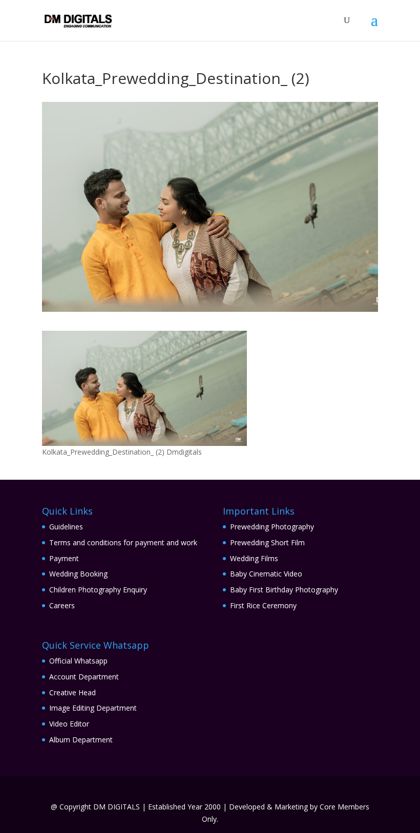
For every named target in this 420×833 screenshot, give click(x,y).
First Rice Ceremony (263, 605)
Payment (64, 558)
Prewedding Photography (272, 526)
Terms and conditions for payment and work (123, 542)
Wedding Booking (78, 574)
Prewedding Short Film (267, 542)
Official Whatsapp (78, 661)
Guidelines (66, 526)
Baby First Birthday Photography (284, 589)
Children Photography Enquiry (98, 589)
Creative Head (72, 692)
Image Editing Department (93, 708)
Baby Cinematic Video (266, 574)
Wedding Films (254, 558)
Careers (62, 605)
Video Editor (69, 724)
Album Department (81, 739)
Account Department (84, 676)
